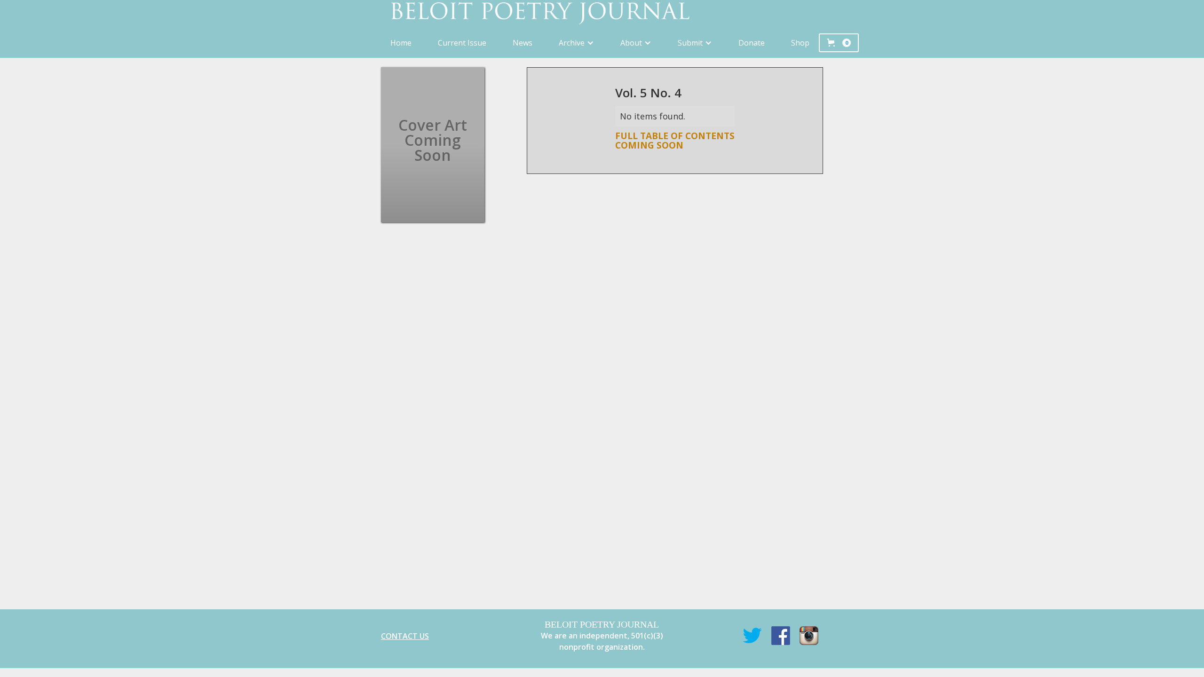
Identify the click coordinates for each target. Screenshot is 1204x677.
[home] (602, 14)
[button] (576, 43)
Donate (751, 43)
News (522, 43)
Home (401, 43)
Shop (800, 43)
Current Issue (462, 43)
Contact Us (405, 636)
